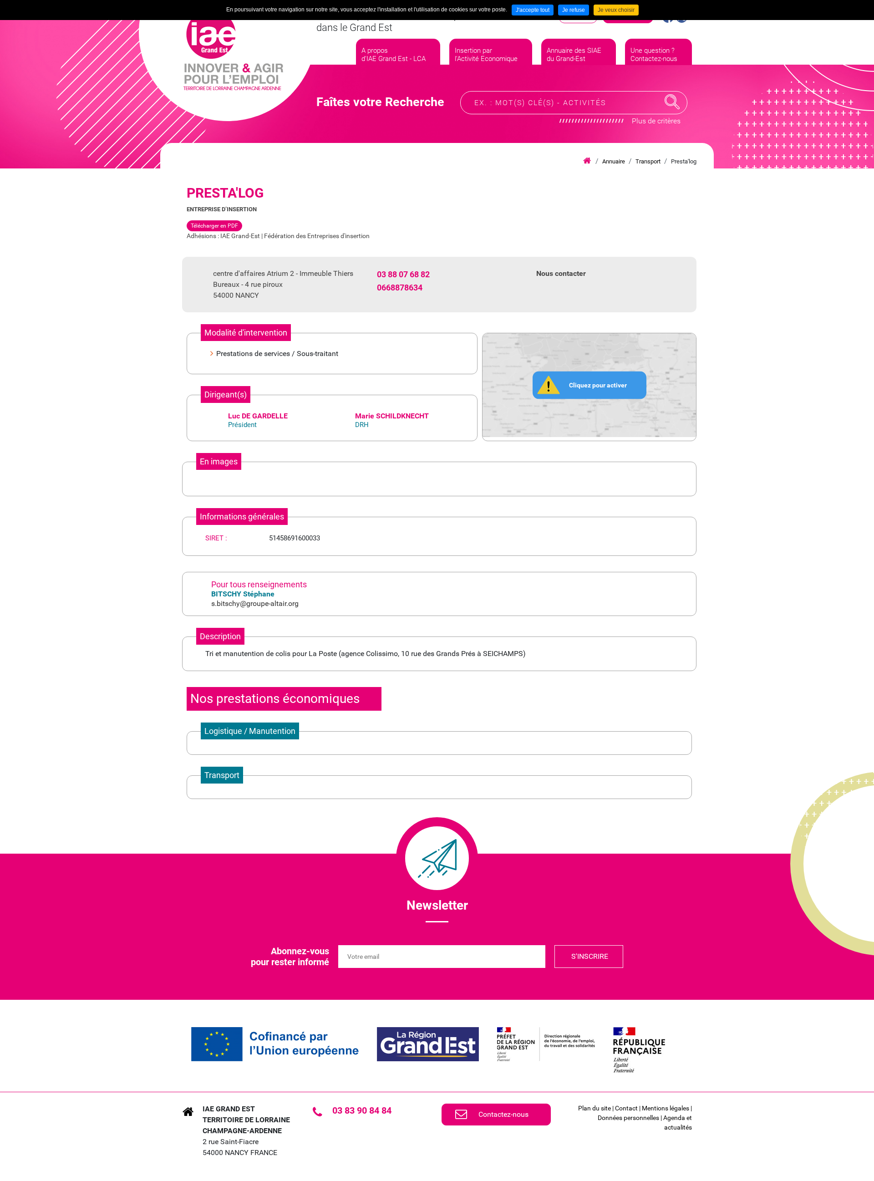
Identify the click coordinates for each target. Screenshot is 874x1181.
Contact (626, 1108)
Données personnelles (628, 1117)
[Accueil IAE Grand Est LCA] (233, 50)
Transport (648, 161)
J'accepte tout (532, 10)
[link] (275, 1044)
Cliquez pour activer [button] (598, 384)
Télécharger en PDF (214, 226)
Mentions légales (665, 1108)
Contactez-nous (503, 1114)
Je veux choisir (616, 10)
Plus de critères (656, 121)
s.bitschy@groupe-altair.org (255, 603)
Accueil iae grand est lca (587, 161)
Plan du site (594, 1108)
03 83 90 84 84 (361, 1110)
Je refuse (573, 10)
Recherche (672, 102)
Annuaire (613, 161)
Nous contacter (561, 273)
